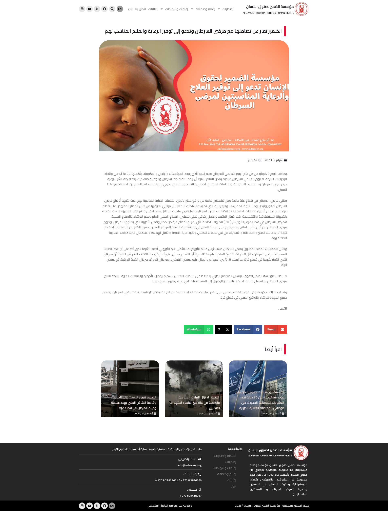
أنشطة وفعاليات (225, 456)
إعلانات (153, 9)
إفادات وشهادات (176, 9)
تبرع (130, 9)
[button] (275, 329)
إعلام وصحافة (205, 9)
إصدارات (227, 9)
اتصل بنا (140, 9)
